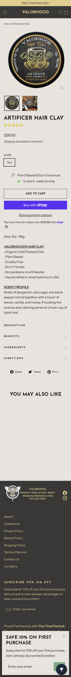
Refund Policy (13, 538)
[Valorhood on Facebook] (65, 492)
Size (7, 155)
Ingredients (15, 347)
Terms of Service (15, 552)
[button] (13, 125)
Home (7, 23)
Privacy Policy (13, 531)
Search (8, 517)
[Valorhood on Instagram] (65, 497)
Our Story (10, 566)
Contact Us (11, 559)
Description (14, 325)
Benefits (11, 336)
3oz (9, 162)
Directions (13, 358)
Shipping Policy (14, 545)
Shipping (9, 141)
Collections (12, 524)
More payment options (35, 215)
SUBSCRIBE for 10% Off (28, 582)
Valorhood (35, 12)
